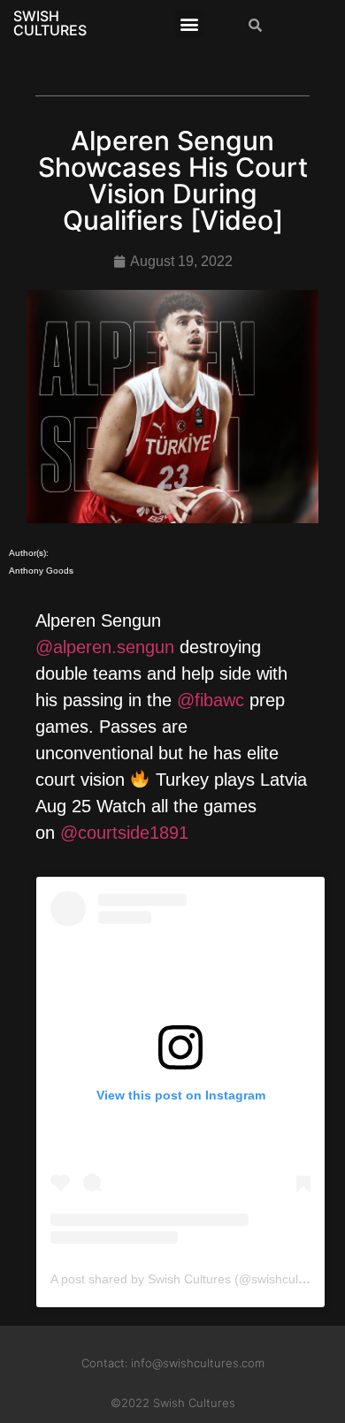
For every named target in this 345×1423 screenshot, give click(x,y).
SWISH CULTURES (50, 23)
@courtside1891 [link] (124, 832)
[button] (189, 23)
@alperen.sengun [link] (104, 647)
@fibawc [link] (210, 700)
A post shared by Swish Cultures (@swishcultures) (190, 1279)
